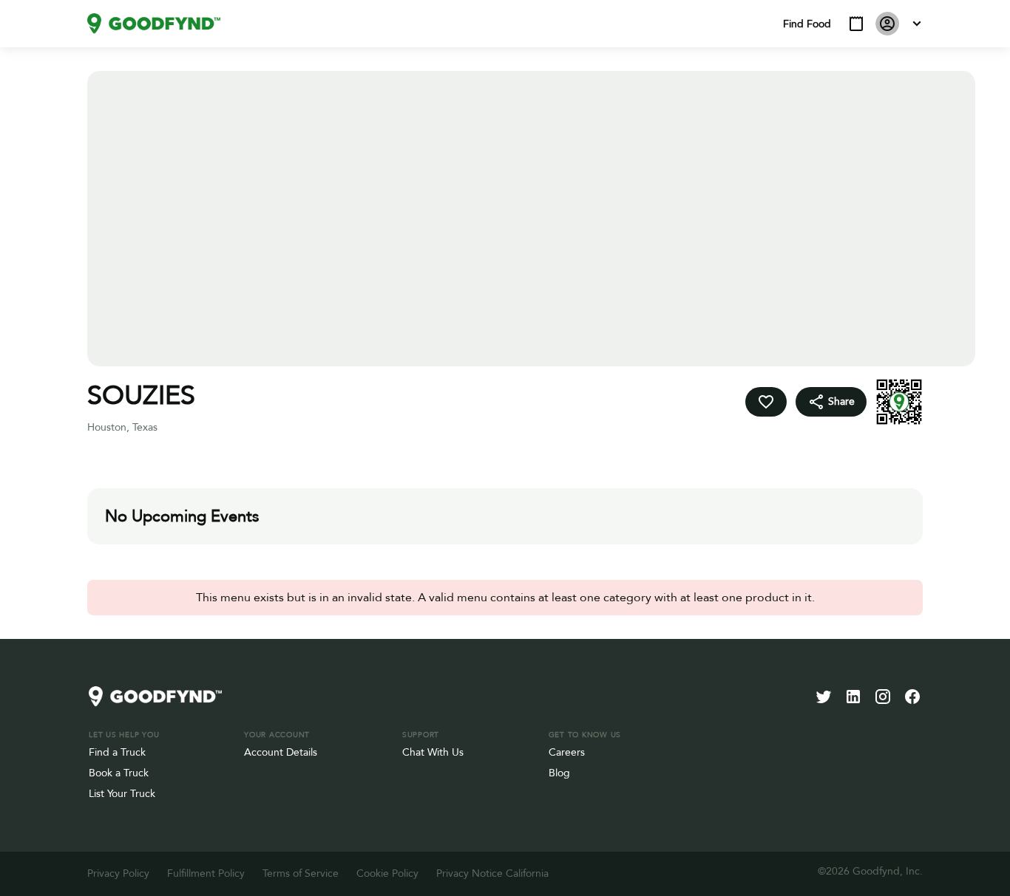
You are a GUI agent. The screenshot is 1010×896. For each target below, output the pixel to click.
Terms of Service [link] (300, 873)
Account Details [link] (280, 752)
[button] (856, 23)
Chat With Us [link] (433, 752)
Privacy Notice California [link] (492, 873)
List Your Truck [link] (122, 794)
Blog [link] (559, 773)
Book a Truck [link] (119, 773)
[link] (153, 23)
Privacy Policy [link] (118, 873)
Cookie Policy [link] (387, 873)
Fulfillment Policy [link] (206, 873)
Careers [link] (567, 752)
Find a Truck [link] (117, 752)
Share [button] (841, 401)
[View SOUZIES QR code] (899, 401)
